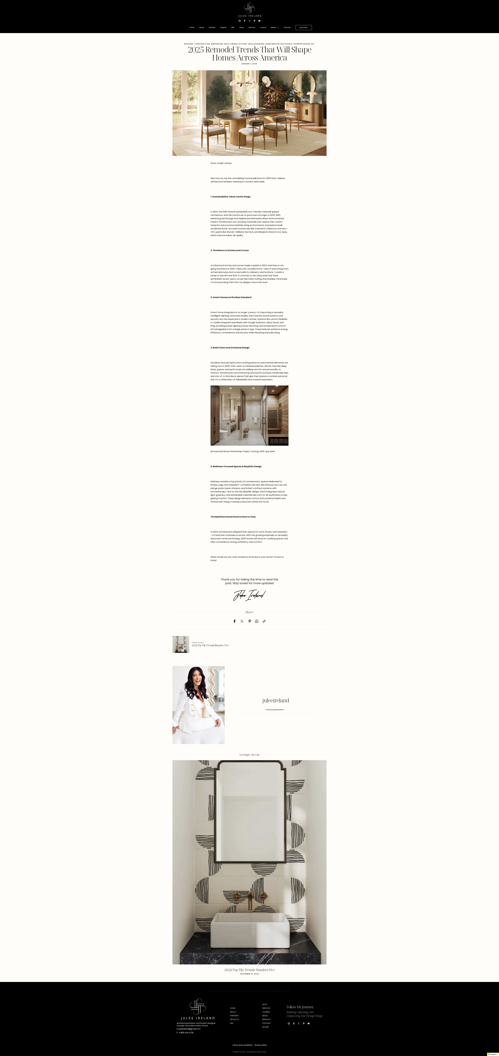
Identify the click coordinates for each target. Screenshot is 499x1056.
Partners (212, 27)
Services (251, 27)
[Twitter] (242, 621)
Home (192, 27)
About (201, 27)
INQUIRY (265, 1027)
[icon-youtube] (259, 20)
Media (273, 27)
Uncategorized (256, 44)
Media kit (266, 1019)
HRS (232, 27)
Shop (241, 27)
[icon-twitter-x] (249, 20)
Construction (202, 44)
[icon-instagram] (239, 20)
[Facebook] (234, 621)
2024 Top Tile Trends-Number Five (249, 969)
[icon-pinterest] (254, 20)
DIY (312, 44)
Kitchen (243, 44)
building (188, 44)
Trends (234, 44)
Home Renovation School (279, 44)
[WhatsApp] (257, 621)
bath (226, 44)
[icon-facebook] (244, 20)
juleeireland (275, 700)
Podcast (287, 27)
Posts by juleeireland (275, 709)
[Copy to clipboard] (264, 621)
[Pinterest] (250, 621)
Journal (263, 27)
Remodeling (217, 44)
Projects (223, 27)
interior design (302, 44)
